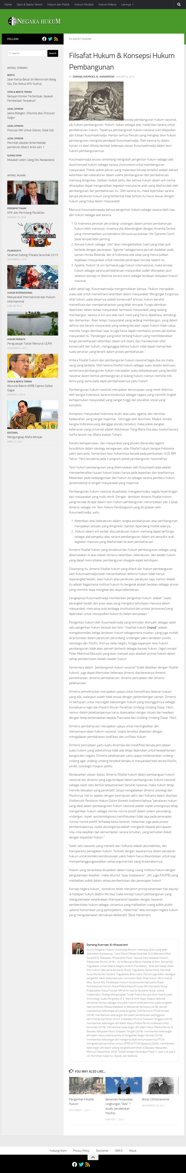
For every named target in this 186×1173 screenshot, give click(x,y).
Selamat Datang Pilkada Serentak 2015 (32, 255)
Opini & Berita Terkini (29, 4)
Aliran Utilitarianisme (155, 1099)
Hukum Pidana (107, 4)
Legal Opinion (15, 108)
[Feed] (56, 39)
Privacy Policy (81, 1150)
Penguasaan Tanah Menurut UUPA (29, 343)
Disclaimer (102, 1150)
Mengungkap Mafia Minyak (24, 437)
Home (8, 4)
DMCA (119, 1150)
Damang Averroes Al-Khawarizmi (93, 76)
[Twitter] (50, 39)
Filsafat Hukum (80, 39)
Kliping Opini (14, 155)
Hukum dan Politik (58, 4)
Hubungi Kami (58, 1150)
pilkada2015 (14, 250)
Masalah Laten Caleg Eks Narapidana (30, 160)
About (132, 1150)
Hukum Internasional (20, 292)
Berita (11, 75)
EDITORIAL (12, 432)
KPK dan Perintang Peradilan (26, 212)
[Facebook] (44, 39)
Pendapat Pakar (16, 208)
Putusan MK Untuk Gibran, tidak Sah (30, 130)
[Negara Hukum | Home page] (34, 21)
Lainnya (126, 4)
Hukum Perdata (84, 4)
